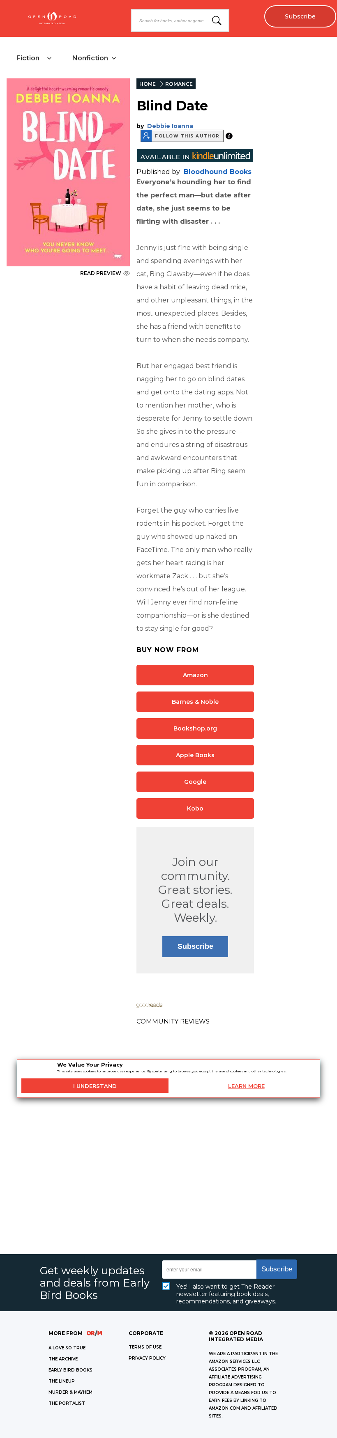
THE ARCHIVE (63, 1359)
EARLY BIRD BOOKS (70, 1370)
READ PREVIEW (100, 273)
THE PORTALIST (66, 1403)
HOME (147, 84)
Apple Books (195, 755)
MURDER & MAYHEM (70, 1392)
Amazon (195, 675)
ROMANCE (179, 84)
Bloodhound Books (218, 172)
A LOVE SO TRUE (66, 1348)
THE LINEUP (61, 1381)
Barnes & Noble (195, 701)
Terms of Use (145, 1347)
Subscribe (300, 16)
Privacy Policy (147, 1358)
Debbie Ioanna (170, 126)
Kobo (195, 808)
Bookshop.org (195, 728)
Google (195, 781)
